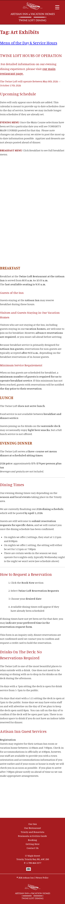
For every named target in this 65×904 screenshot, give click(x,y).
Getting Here (33, 844)
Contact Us (32, 848)
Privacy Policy (42, 877)
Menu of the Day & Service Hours (28, 42)
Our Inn (32, 823)
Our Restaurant (32, 827)
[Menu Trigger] (57, 7)
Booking (32, 840)
